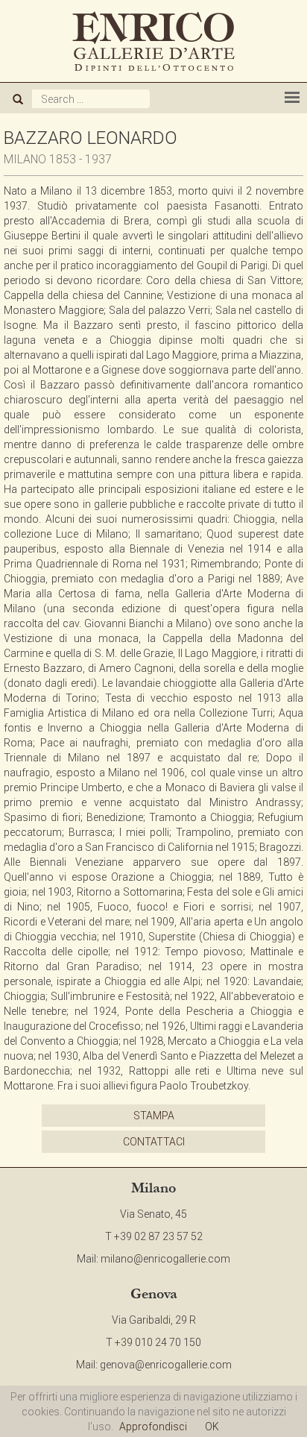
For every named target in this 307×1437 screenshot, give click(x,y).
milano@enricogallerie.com (165, 1259)
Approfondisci (153, 1427)
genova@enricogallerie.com (166, 1365)
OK (212, 1427)
